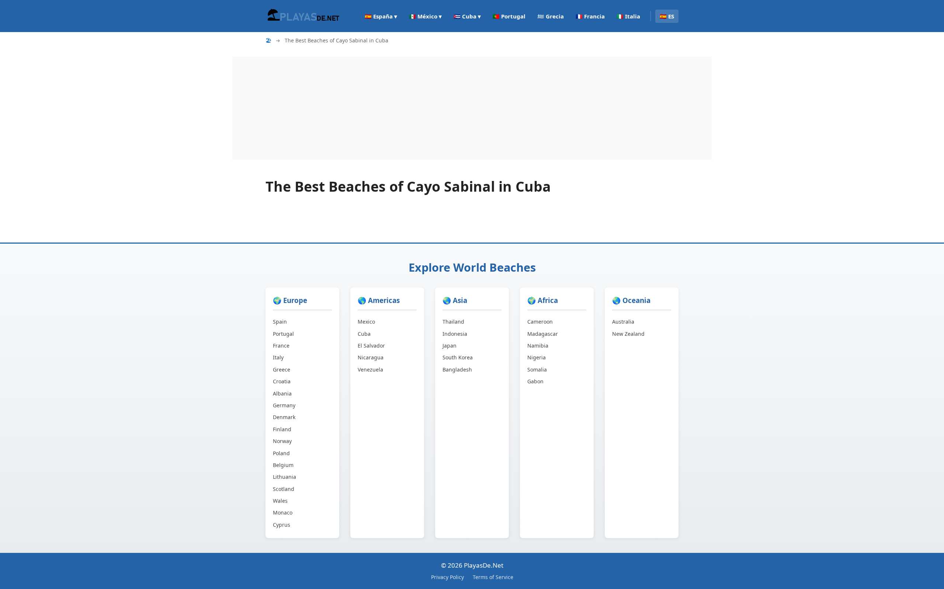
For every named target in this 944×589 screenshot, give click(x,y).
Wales (280, 500)
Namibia (537, 345)
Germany (284, 405)
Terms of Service (493, 577)
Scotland (283, 488)
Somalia (537, 369)
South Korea (457, 357)
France (281, 345)
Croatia (282, 381)
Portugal (283, 333)
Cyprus (281, 524)
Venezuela (370, 369)
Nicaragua (371, 357)
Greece (281, 369)
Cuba (364, 333)
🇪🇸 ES (667, 16)
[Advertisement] (453, 108)
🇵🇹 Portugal (509, 16)
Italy (278, 357)
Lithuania (284, 476)
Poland (281, 453)
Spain (280, 321)
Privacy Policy (447, 577)
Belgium (283, 464)
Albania (282, 393)
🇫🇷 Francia (590, 16)
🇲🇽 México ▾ (425, 16)
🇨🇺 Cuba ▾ (467, 16)
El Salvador (371, 345)
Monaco (282, 512)
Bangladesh (457, 369)
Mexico (366, 321)
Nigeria (536, 357)
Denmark (284, 417)
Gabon (535, 381)
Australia (623, 321)
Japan (449, 345)
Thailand (453, 321)
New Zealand (628, 333)
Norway (282, 441)
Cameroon (540, 321)
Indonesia (454, 333)
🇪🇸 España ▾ (381, 16)
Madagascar (542, 333)
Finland (282, 429)
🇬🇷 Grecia (550, 16)
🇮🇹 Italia (628, 16)
